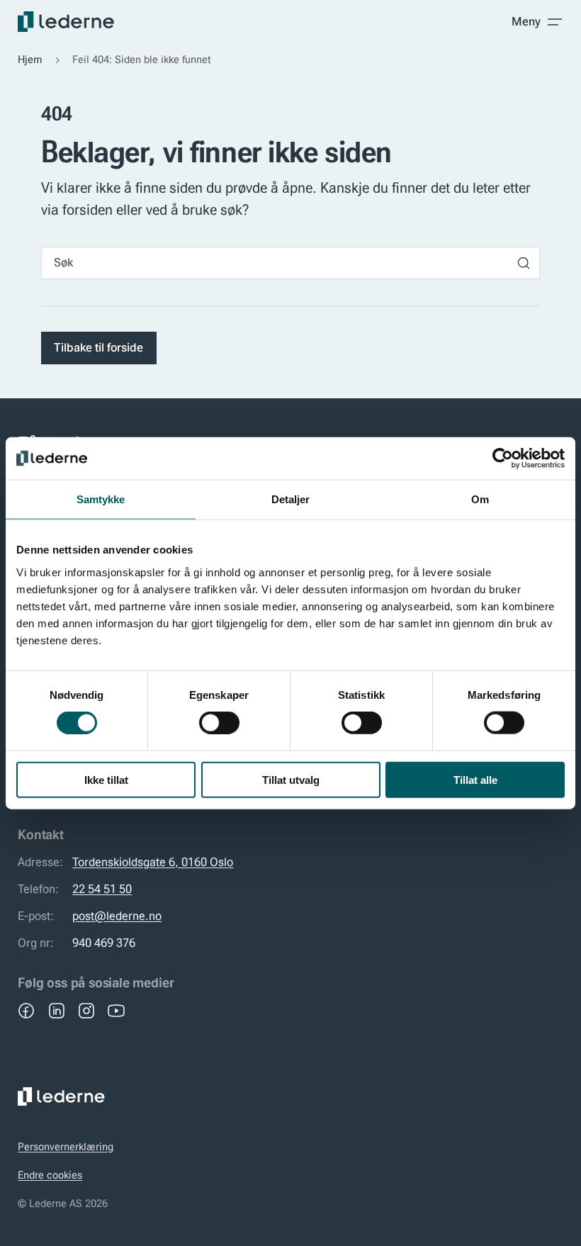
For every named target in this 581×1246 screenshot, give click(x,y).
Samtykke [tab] (101, 499)
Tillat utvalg (291, 779)
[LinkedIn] (56, 1010)
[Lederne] (66, 21)
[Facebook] (26, 1010)
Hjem (30, 59)
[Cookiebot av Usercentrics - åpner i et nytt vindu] (503, 458)
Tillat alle (475, 779)
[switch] (219, 723)
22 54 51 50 (102, 889)
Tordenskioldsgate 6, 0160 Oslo (152, 862)
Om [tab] (480, 499)
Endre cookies (50, 1175)
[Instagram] (86, 1010)
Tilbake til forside (98, 347)
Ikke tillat (106, 779)
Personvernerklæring (65, 1146)
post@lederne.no (117, 916)
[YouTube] (116, 1010)
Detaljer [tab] (290, 499)
